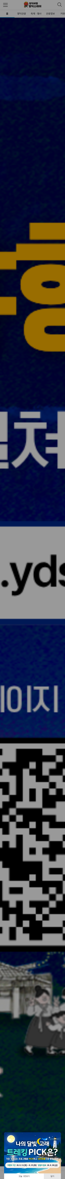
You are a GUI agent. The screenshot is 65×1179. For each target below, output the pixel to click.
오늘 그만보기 (24, 1176)
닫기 (52, 1176)
